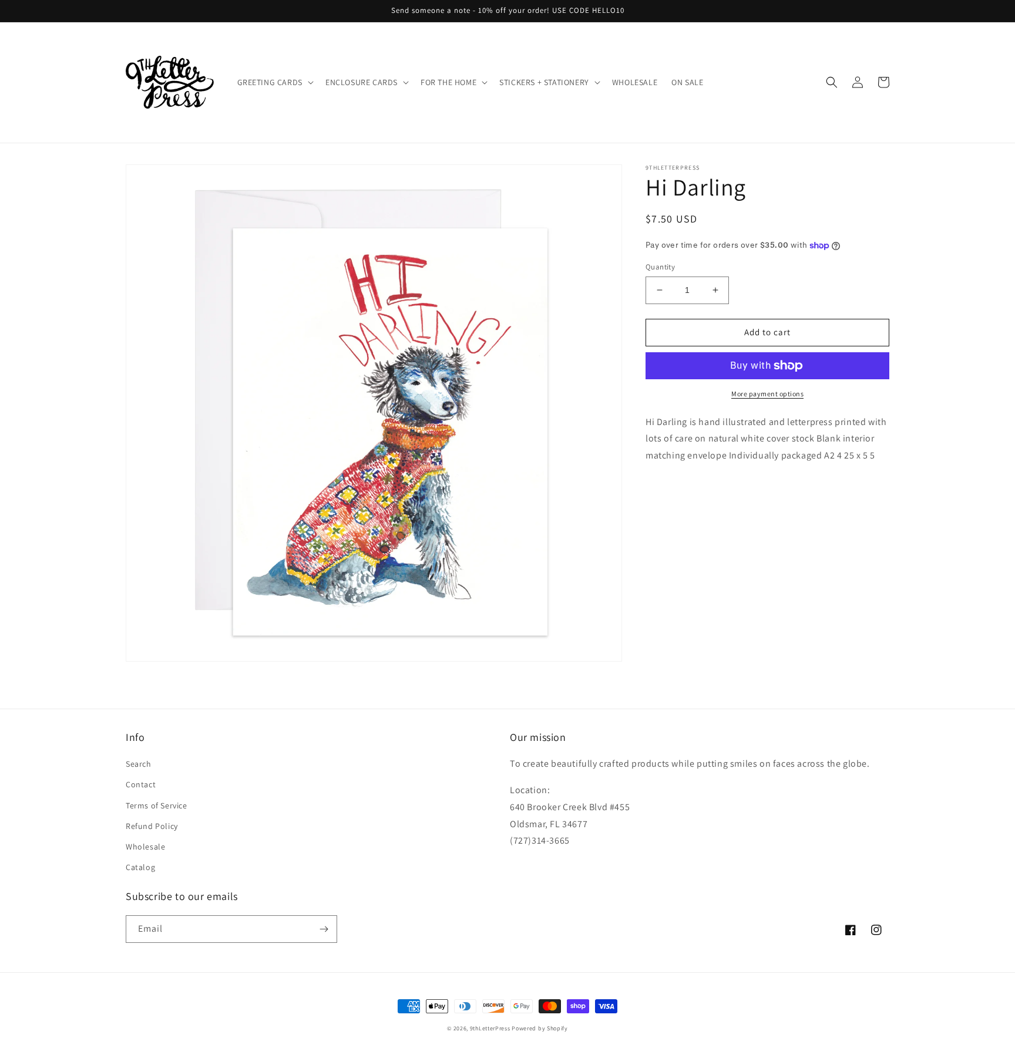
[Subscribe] (324, 929)
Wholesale (145, 846)
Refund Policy (152, 826)
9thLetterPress (490, 1028)
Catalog (140, 867)
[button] (274, 82)
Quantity (660, 267)
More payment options (767, 393)
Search (139, 764)
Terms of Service (156, 805)
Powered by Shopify (540, 1028)
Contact (141, 784)
